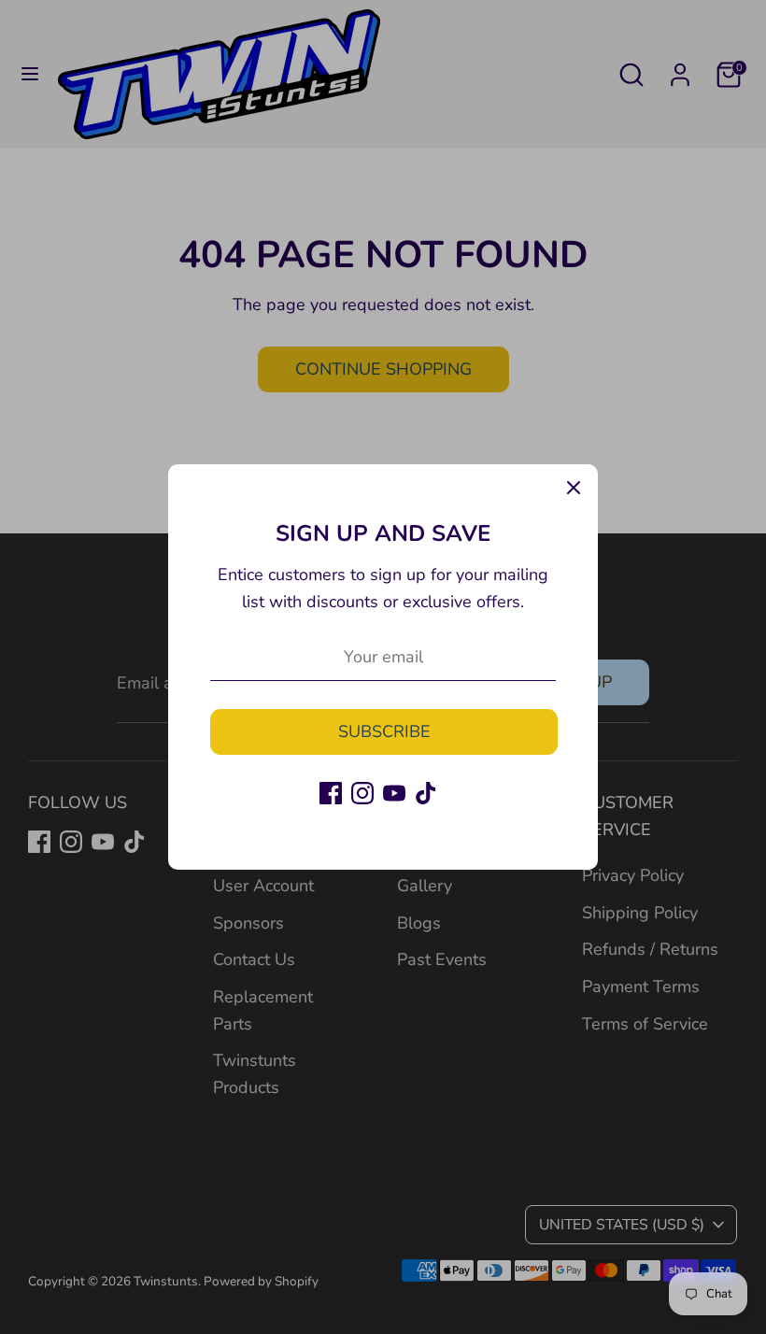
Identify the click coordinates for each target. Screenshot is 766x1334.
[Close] (573, 488)
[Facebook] (330, 793)
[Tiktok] (426, 793)
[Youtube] (394, 793)
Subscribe (384, 731)
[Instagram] (362, 793)
